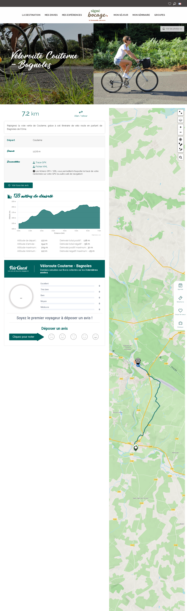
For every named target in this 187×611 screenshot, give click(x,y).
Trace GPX (40, 162)
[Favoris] (170, 4)
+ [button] (181, 127)
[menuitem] (31, 15)
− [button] (181, 132)
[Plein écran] (180, 112)
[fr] (180, 4)
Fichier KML (41, 166)
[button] (174, 3)
